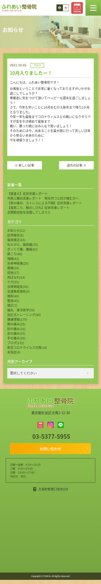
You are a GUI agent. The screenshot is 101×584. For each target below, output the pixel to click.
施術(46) (13, 296)
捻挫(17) (13, 272)
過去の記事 (76, 165)
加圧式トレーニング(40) (24, 314)
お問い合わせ (50, 448)
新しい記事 (24, 165)
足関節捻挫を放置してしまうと (29, 212)
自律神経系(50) (17, 286)
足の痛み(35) (16, 333)
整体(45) (13, 300)
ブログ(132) (15, 342)
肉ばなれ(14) (16, 277)
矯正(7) (12, 305)
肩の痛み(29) (16, 324)
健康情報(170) (17, 319)
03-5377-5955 (50, 436)
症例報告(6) (15, 235)
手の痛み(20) (16, 338)
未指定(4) (13, 352)
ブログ (37, 65)
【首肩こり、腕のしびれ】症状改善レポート (38, 207)
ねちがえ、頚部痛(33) (22, 244)
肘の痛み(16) (16, 328)
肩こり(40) (14, 254)
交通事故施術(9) (18, 291)
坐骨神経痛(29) (17, 263)
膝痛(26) (13, 268)
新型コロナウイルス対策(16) (27, 347)
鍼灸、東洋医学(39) (21, 310)
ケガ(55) (13, 282)
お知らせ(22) (16, 230)
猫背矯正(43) (16, 240)
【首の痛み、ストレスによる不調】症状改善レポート (44, 203)
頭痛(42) (13, 258)
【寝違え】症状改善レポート (27, 193)
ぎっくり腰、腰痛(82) (22, 249)
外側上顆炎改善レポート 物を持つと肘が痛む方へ (43, 198)
